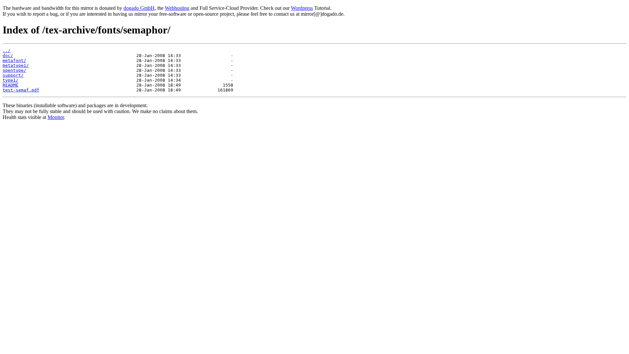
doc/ (8, 55)
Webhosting (177, 8)
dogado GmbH (139, 8)
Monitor (56, 117)
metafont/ (14, 60)
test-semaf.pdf (21, 90)
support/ (13, 75)
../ (6, 50)
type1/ (10, 80)
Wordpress (302, 8)
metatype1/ (16, 65)
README (10, 85)
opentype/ (14, 70)
